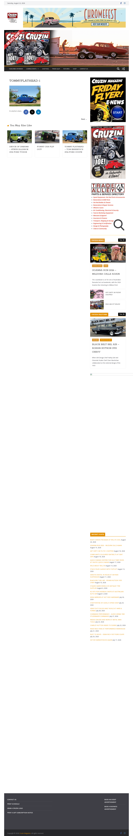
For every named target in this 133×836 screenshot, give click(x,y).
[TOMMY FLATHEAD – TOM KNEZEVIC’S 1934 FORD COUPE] (75, 132)
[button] (38, 68)
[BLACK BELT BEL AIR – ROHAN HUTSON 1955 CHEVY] (108, 327)
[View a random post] (123, 68)
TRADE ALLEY (56, 69)
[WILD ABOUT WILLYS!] (97, 304)
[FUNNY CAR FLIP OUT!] (47, 132)
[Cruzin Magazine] (66, 31)
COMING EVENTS (31, 69)
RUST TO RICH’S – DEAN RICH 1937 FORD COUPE (107, 634)
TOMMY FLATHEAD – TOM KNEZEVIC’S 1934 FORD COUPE (74, 149)
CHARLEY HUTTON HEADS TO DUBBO (103, 625)
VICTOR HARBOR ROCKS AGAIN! (101, 640)
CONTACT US (84, 69)
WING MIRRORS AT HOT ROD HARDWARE (104, 597)
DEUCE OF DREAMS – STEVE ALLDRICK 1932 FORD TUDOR (19, 149)
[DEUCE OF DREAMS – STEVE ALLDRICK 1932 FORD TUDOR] (19, 132)
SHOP (75, 69)
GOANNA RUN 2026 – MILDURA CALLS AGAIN (106, 272)
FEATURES (66, 69)
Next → (84, 119)
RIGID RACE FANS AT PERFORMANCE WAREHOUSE (107, 629)
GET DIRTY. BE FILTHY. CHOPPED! (113, 294)
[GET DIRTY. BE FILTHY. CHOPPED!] (97, 294)
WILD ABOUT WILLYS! (112, 304)
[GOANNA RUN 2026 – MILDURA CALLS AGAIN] (108, 253)
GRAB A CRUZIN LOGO (15, 808)
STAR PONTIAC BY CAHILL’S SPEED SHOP (104, 603)
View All (121, 240)
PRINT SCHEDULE (13, 804)
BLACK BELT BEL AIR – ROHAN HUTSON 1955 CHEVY (105, 348)
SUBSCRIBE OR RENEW (16, 69)
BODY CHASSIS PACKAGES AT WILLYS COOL (105, 540)
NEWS (105, 266)
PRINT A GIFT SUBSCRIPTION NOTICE (20, 813)
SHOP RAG (45, 69)
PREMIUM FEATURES (106, 340)
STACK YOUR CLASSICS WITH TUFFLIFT (103, 569)
